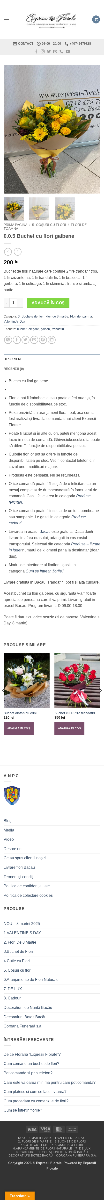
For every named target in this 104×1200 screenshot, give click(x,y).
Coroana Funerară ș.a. (23, 1026)
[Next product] (8, 251)
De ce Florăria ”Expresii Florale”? (33, 1054)
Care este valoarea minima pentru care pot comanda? (50, 1082)
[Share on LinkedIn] (52, 340)
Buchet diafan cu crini (20, 713)
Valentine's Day (14, 321)
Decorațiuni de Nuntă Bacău (28, 1007)
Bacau (45, 531)
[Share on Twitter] (26, 340)
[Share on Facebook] (17, 340)
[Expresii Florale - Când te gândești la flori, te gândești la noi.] (52, 19)
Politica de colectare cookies (28, 895)
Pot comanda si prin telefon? (28, 1073)
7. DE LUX (13, 989)
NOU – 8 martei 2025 (22, 924)
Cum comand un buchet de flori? (31, 1064)
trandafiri (58, 329)
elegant (34, 329)
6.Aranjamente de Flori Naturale (31, 979)
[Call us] (61, 52)
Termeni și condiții (19, 877)
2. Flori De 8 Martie (20, 942)
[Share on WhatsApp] (8, 340)
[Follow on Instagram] (43, 52)
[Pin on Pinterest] (43, 340)
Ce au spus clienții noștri (25, 858)
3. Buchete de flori (31, 316)
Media (9, 830)
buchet (22, 329)
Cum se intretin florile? (45, 571)
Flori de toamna (81, 316)
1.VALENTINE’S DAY (22, 933)
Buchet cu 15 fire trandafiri (74, 713)
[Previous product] (17, 251)
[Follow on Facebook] (36, 52)
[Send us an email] (55, 52)
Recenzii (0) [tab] (14, 369)
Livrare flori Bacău (19, 867)
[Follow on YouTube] (68, 52)
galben (45, 329)
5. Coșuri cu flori (49, 225)
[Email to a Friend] (34, 340)
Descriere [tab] (13, 359)
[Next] (92, 129)
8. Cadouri (13, 998)
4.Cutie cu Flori (17, 961)
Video (9, 839)
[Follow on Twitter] (49, 52)
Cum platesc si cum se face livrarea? (35, 1092)
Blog (8, 821)
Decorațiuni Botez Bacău (25, 1017)
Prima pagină (15, 225)
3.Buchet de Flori (18, 951)
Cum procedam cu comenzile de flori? (36, 1101)
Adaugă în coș (48, 303)
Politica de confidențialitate (27, 886)
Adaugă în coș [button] (18, 728)
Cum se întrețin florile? (23, 1110)
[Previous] (11, 129)
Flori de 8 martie (56, 316)
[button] (6, 19)
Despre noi (13, 849)
